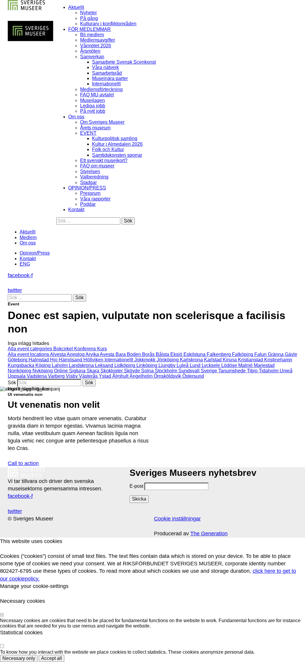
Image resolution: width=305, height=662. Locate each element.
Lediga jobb (92, 105)
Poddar (88, 204)
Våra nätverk (105, 67)
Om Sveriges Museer (102, 122)
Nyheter (88, 12)
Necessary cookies (22, 601)
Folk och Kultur (108, 149)
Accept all (51, 658)
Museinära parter (110, 78)
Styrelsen (90, 171)
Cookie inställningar (177, 519)
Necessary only (18, 658)
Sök (12, 382)
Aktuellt (76, 7)
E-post (136, 486)
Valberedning (94, 176)
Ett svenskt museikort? (103, 160)
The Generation (209, 533)
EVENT (88, 133)
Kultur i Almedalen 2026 (117, 144)
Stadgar (88, 182)
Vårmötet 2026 (95, 45)
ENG (25, 263)
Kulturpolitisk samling (114, 138)
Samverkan (92, 56)
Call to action (23, 463)
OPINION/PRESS (87, 187)
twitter (15, 290)
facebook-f (20, 275)
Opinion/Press (35, 252)
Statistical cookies (21, 633)
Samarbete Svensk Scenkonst (124, 62)
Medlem (28, 237)
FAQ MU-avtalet (97, 94)
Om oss (76, 116)
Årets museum (95, 127)
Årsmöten (90, 51)
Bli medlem (92, 34)
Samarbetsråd (107, 73)
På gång (89, 18)
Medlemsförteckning (101, 89)
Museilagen (92, 100)
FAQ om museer (97, 165)
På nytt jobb (92, 111)
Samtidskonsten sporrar (117, 155)
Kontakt (76, 209)
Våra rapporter (95, 198)
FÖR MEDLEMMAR (89, 29)
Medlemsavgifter (97, 40)
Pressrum (90, 193)
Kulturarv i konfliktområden (108, 23)
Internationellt (106, 83)
